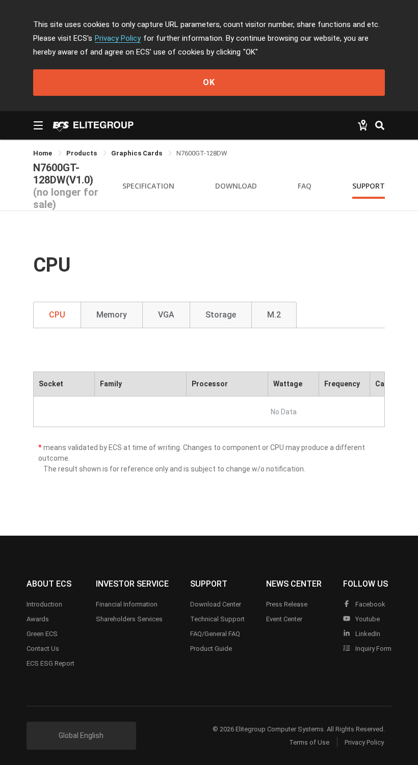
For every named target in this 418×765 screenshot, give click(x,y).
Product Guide (211, 648)
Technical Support (217, 619)
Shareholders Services (129, 619)
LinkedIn (367, 634)
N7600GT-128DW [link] (201, 153)
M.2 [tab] (274, 315)
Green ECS (42, 634)
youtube (367, 619)
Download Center (215, 604)
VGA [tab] (166, 315)
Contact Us (43, 648)
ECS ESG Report (50, 663)
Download (236, 186)
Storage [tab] (220, 315)
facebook (369, 604)
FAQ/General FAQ (215, 634)
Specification (148, 186)
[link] (82, 153)
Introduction (44, 604)
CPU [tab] (57, 315)
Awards (38, 619)
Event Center (284, 619)
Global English (81, 735)
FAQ (304, 186)
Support (368, 186)
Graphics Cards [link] (137, 153)
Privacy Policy (118, 38)
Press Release (286, 604)
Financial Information (127, 604)
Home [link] (43, 153)
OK (209, 82)
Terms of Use (309, 742)
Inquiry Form (372, 648)
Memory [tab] (111, 315)
